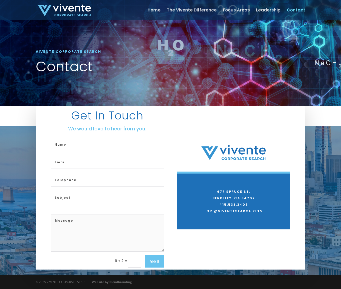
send (154, 261)
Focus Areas (236, 10)
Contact (296, 10)
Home (154, 10)
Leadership (268, 10)
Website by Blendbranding (112, 282)
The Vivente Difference (192, 10)
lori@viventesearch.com (233, 211)
